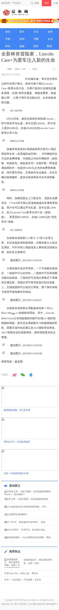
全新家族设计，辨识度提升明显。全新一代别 (37, 561)
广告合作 (16, 3)
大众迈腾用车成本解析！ (16, 514)
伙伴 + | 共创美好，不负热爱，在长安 (22, 580)
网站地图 (50, 604)
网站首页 (5, 604)
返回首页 (5, 3)
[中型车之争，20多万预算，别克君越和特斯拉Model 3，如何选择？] (29, 493)
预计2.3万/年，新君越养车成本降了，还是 (24, 522)
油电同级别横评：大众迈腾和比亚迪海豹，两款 (27, 537)
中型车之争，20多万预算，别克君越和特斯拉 (26, 499)
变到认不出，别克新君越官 (17, 442)
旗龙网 (19, 361)
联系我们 (23, 604)
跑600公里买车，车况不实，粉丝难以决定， (25, 530)
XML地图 (32, 604)
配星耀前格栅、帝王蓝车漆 (17, 410)
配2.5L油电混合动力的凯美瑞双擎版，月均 (25, 507)
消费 (9, 69)
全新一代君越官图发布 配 (16, 473)
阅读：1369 (20, 69)
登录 (46, 3)
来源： (35, 69)
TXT (55, 604)
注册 (55, 3)
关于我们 (14, 604)
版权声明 (41, 604)
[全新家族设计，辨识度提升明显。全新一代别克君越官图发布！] (13, 563)
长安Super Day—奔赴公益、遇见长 (21, 573)
